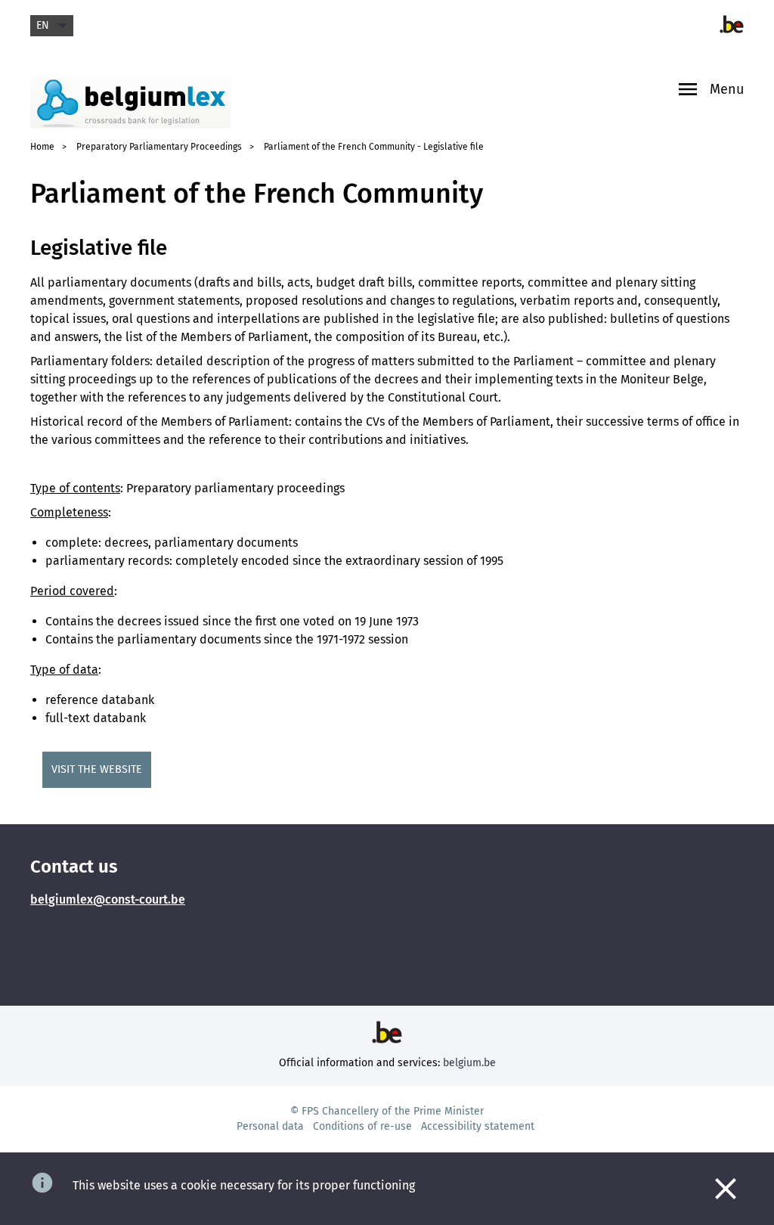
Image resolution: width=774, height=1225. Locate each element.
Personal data (270, 1126)
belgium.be (469, 1062)
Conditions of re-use (362, 1126)
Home (42, 146)
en (42, 25)
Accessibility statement (477, 1126)
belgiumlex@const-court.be (107, 899)
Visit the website (96, 769)
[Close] (725, 1189)
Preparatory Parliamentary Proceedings (159, 146)
